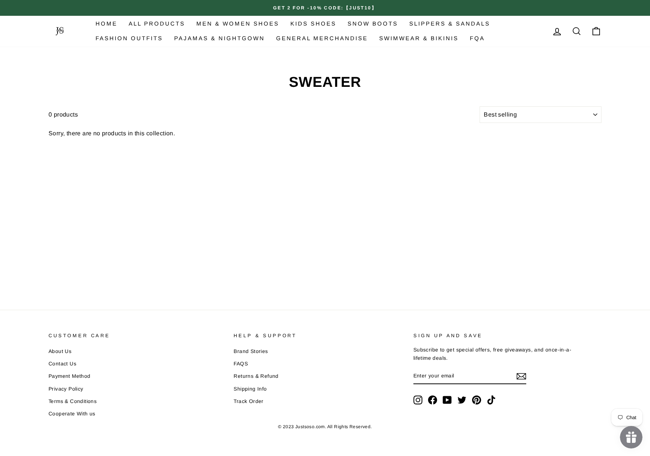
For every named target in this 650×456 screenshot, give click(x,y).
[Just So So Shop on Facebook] (432, 399)
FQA (477, 38)
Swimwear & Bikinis (419, 38)
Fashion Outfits (129, 38)
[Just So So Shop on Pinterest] (476, 399)
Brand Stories (251, 351)
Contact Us (62, 364)
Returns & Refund (256, 376)
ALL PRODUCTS (157, 23)
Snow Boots (373, 23)
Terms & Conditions (73, 401)
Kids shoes (313, 23)
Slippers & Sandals (449, 23)
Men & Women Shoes (237, 23)
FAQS (241, 364)
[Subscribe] (521, 376)
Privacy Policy (66, 389)
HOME (106, 23)
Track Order (248, 401)
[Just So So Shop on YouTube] (447, 399)
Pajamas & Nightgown (219, 38)
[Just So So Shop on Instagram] (417, 399)
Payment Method (70, 376)
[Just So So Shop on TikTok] (491, 399)
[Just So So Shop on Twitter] (461, 399)
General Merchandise (322, 38)
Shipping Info (250, 389)
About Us (60, 351)
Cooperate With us (72, 414)
